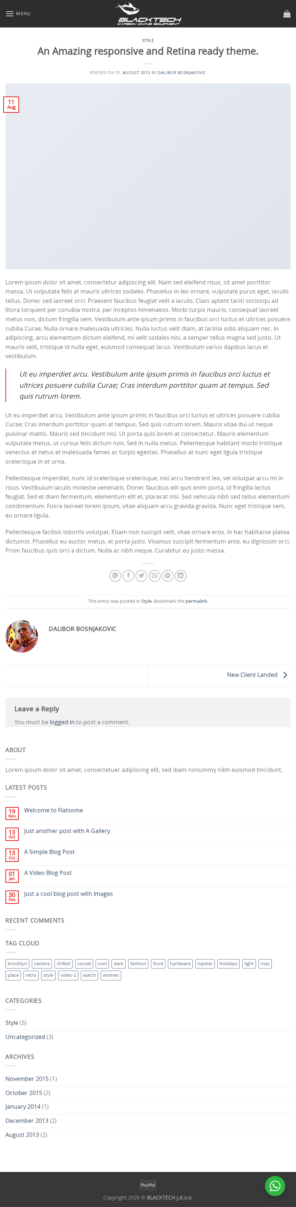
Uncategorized (25, 1037)
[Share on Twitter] (141, 576)
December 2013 (26, 1121)
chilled (63, 964)
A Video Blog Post (48, 872)
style (48, 975)
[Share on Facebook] (128, 576)
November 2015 (27, 1079)
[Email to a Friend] (155, 576)
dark (118, 964)
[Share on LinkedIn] (181, 576)
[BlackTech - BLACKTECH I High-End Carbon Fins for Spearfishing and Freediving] (148, 14)
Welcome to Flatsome (53, 810)
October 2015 (23, 1093)
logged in (62, 722)
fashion (138, 964)
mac (265, 964)
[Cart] (287, 14)
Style (148, 40)
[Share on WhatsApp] (115, 576)
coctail (84, 964)
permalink (196, 601)
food (158, 964)
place (13, 975)
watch (89, 975)
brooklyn (17, 964)
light (249, 964)
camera (42, 964)
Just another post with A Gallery (67, 831)
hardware (180, 964)
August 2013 (22, 1135)
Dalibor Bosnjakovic (182, 72)
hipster (205, 964)
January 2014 (22, 1107)
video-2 (68, 975)
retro (31, 975)
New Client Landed (253, 675)
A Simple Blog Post (49, 852)
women (111, 975)
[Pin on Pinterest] (168, 576)
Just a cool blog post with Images (68, 893)
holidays (228, 964)
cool (102, 964)
